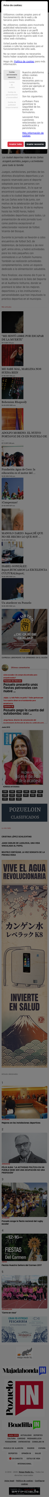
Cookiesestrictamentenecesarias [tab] (12, 74)
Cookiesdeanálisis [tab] (12, 84)
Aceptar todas (15, 144)
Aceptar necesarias (35, 144)
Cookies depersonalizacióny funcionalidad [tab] (12, 94)
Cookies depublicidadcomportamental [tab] (12, 104)
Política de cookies (24, 61)
